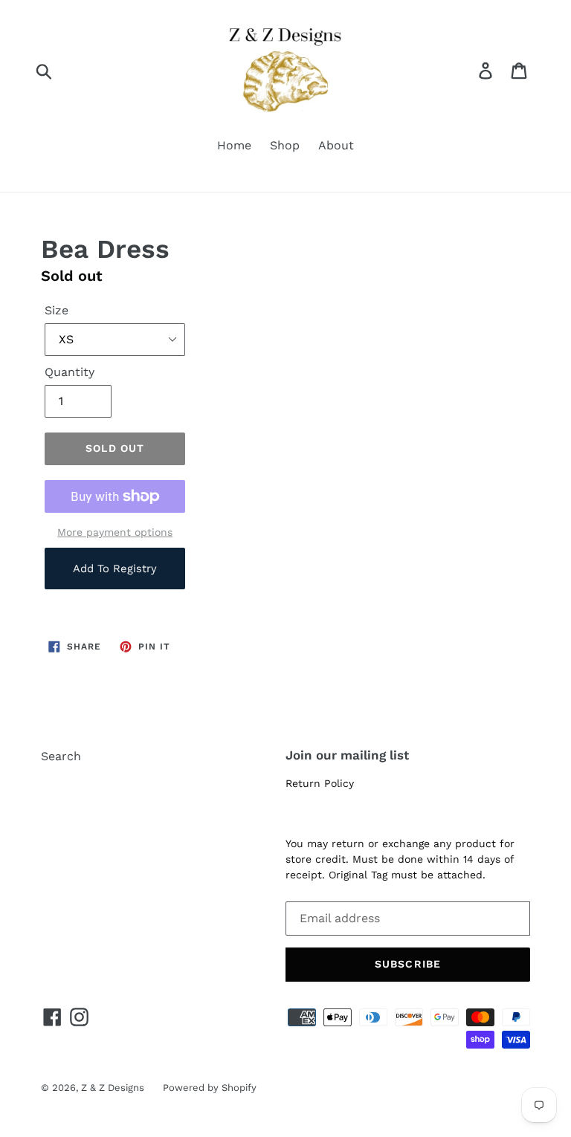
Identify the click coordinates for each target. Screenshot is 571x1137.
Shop (285, 145)
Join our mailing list (347, 755)
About (336, 145)
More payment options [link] (114, 532)
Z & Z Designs (112, 1087)
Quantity (69, 372)
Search (61, 756)
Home (234, 145)
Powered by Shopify (210, 1087)
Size (56, 310)
